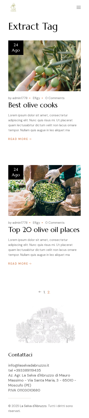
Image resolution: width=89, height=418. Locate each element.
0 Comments (55, 98)
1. (44, 292)
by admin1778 (18, 98)
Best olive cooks (33, 105)
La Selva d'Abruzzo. (33, 406)
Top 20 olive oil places (43, 229)
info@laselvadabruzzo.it (28, 365)
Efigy (36, 98)
